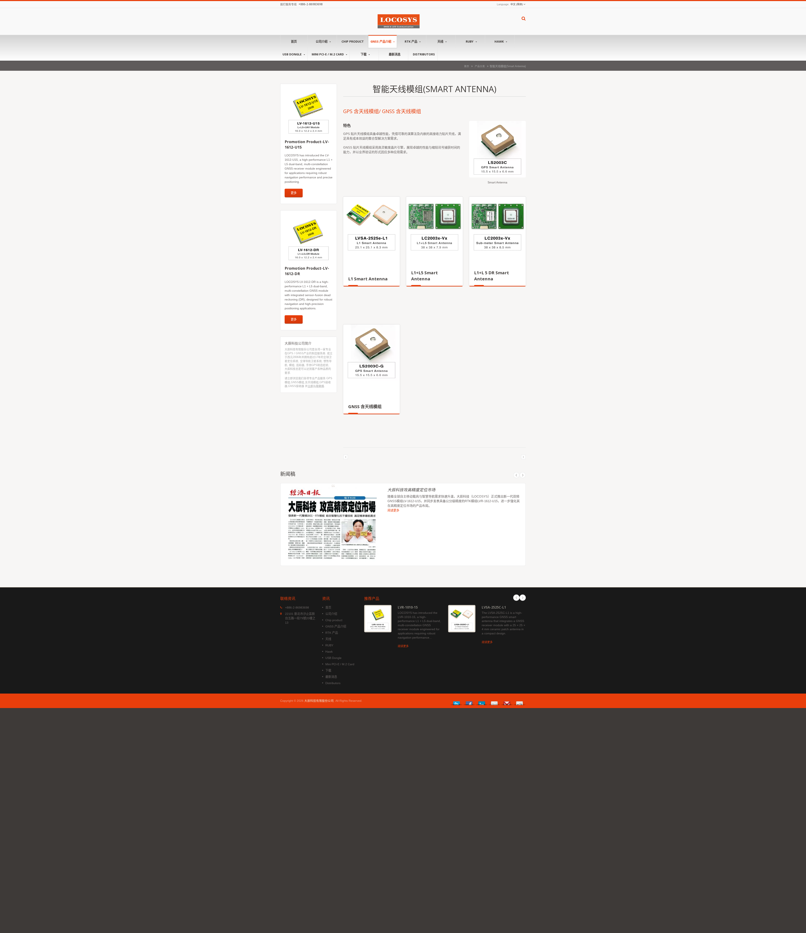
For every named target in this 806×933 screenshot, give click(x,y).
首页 (294, 41)
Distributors (424, 54)
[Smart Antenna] (497, 150)
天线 (440, 41)
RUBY (470, 41)
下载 (364, 54)
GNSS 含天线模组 (365, 406)
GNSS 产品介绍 (381, 41)
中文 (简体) (516, 4)
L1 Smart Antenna (368, 279)
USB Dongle (292, 54)
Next (522, 475)
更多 (294, 193)
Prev (516, 475)
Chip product (353, 41)
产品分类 (480, 66)
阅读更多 (393, 510)
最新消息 (394, 54)
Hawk (500, 41)
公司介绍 (322, 41)
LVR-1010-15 (408, 607)
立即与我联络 (316, 386)
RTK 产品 (411, 41)
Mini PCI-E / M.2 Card (328, 54)
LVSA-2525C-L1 (494, 607)
